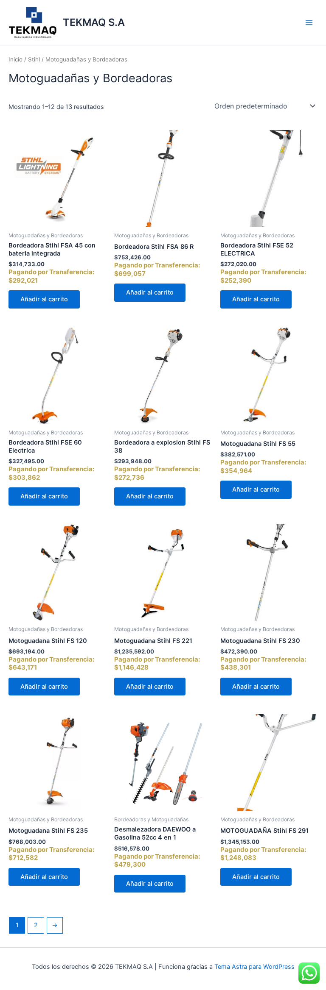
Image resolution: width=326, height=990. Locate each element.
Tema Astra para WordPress (254, 967)
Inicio (15, 59)
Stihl (34, 59)
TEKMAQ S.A (94, 22)
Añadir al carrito (44, 299)
